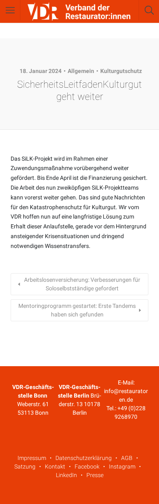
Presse (95, 475)
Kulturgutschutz (121, 71)
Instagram (122, 466)
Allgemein (81, 71)
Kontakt (55, 466)
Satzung (24, 466)
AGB (126, 458)
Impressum (32, 458)
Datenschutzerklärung (83, 458)
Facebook (87, 466)
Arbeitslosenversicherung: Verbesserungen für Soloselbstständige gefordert (82, 284)
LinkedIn (66, 475)
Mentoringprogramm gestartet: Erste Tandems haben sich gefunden (77, 310)
